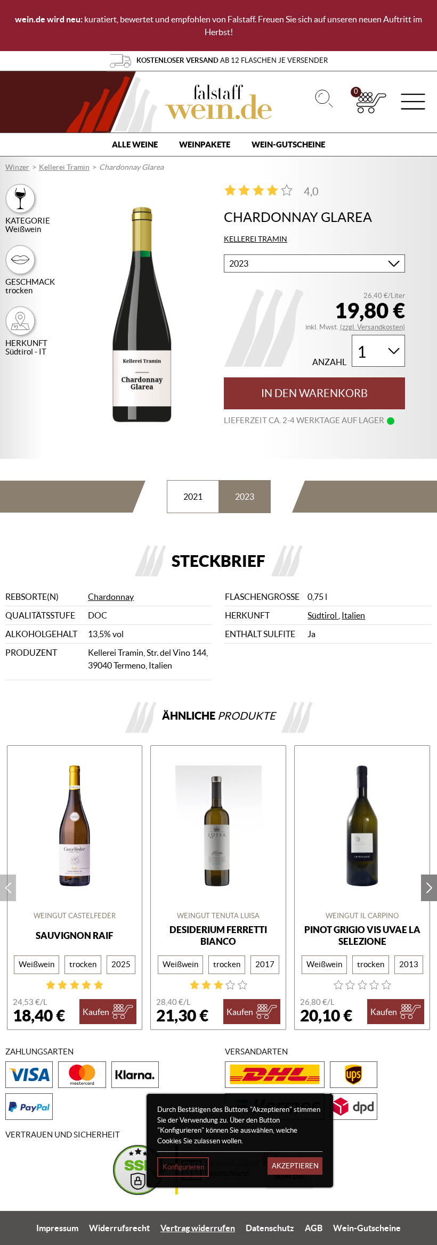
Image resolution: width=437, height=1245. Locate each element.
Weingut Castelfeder (75, 916)
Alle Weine (135, 144)
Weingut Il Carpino (362, 916)
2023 (244, 496)
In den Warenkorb (314, 393)
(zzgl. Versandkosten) (372, 327)
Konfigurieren (183, 1167)
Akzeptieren (295, 1166)
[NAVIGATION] (413, 103)
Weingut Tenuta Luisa (218, 916)
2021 (193, 496)
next (429, 888)
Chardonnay (111, 596)
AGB (313, 1228)
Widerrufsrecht (119, 1228)
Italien (353, 615)
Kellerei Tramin (64, 167)
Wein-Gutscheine (288, 144)
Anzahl (329, 362)
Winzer (17, 167)
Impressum (57, 1228)
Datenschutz (270, 1228)
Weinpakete (204, 144)
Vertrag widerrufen (197, 1228)
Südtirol (322, 615)
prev (8, 888)
